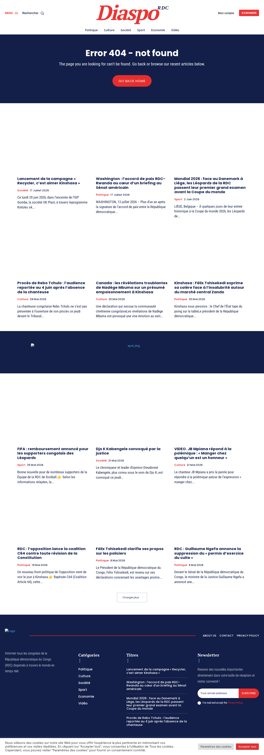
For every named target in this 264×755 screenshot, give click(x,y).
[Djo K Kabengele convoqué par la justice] (132, 416)
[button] (34, 13)
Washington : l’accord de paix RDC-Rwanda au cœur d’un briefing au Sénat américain (130, 183)
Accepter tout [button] (247, 746)
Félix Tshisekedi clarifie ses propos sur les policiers (130, 551)
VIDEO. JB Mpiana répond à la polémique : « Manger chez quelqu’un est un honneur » (202, 453)
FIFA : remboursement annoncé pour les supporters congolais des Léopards (52, 453)
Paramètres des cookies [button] (215, 746)
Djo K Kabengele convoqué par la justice (128, 451)
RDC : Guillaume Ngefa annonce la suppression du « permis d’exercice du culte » (209, 553)
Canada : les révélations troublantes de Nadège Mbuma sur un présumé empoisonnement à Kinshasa (131, 287)
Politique (102, 194)
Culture (22, 299)
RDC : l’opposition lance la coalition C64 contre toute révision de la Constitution (51, 553)
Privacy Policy (235, 702)
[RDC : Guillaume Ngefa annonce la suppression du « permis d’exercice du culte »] (210, 516)
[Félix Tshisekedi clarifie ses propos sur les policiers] (132, 516)
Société (22, 190)
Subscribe (249, 693)
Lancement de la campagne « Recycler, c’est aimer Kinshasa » (48, 181)
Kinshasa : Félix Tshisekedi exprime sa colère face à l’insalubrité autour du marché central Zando (209, 287)
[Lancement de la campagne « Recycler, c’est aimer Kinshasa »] (53, 146)
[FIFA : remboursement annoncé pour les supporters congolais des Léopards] (53, 416)
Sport (178, 199)
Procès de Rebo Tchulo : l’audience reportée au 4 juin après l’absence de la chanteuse (51, 287)
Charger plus (131, 597)
